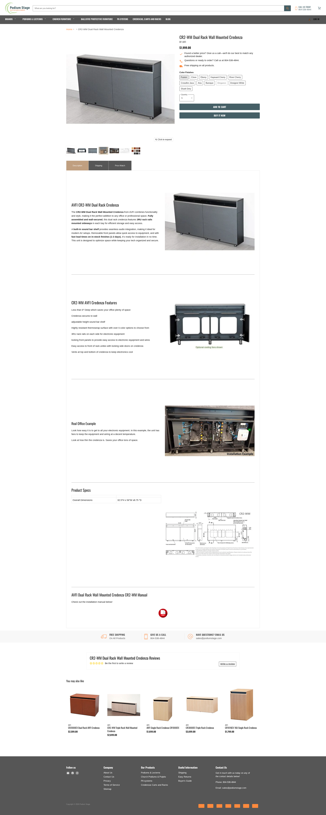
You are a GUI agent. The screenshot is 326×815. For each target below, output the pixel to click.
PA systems (146, 781)
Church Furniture (62, 19)
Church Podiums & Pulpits (153, 777)
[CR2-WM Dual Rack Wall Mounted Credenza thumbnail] (71, 151)
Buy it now (219, 115)
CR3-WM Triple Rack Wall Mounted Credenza (122, 729)
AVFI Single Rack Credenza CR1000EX (163, 727)
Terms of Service (112, 785)
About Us (108, 772)
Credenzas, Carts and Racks (147, 19)
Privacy (107, 781)
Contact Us (109, 777)
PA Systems (122, 19)
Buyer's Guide (185, 781)
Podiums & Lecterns (33, 19)
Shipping (182, 772)
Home (69, 29)
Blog (168, 19)
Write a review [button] (227, 664)
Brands (9, 19)
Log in (316, 19)
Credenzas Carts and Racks (154, 785)
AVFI (184, 42)
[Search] (287, 8)
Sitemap (107, 789)
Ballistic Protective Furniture (97, 19)
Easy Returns (184, 777)
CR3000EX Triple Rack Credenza (200, 727)
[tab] (77, 165)
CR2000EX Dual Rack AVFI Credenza (84, 727)
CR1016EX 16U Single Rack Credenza (241, 727)
